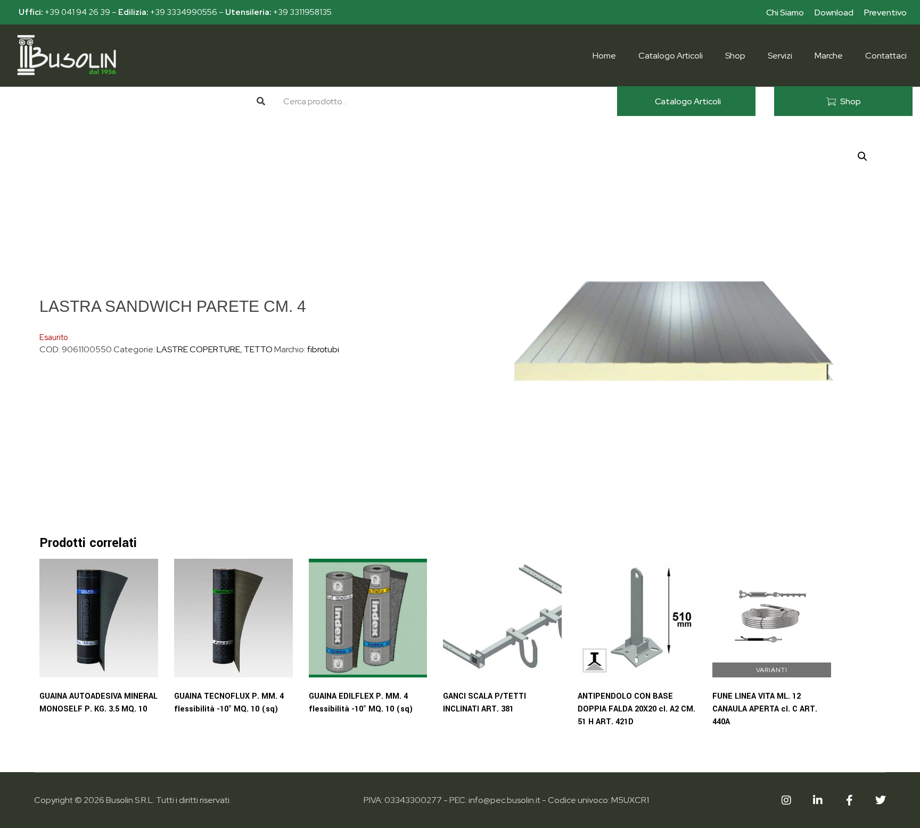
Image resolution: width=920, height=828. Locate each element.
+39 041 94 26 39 (77, 12)
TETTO (258, 349)
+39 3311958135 (302, 12)
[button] (862, 156)
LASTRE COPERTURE (198, 349)
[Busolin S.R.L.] (66, 55)
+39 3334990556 (183, 12)
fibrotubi (323, 349)
